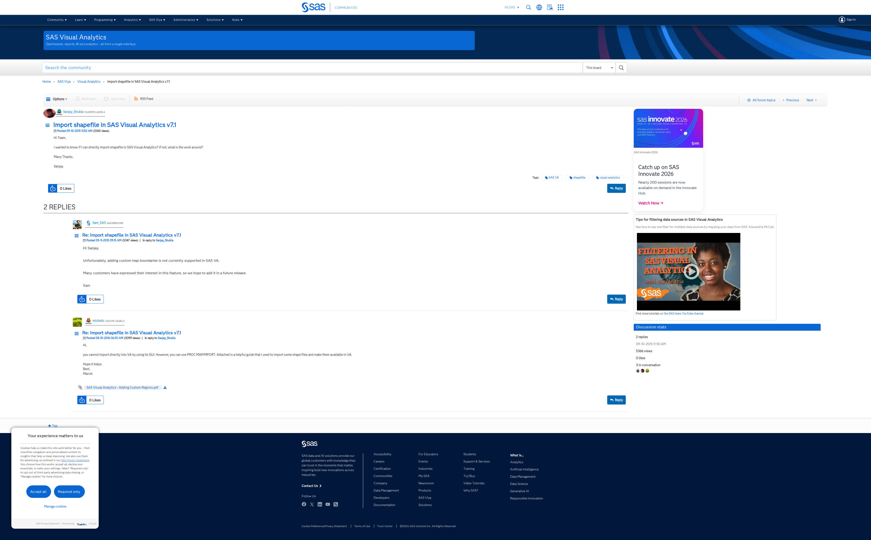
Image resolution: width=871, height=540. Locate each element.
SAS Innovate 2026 (646, 152)
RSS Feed (146, 99)
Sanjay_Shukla (73, 112)
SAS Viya (155, 20)
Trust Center (385, 526)
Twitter (312, 504)
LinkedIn (320, 504)
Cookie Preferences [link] (313, 526)
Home (46, 82)
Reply (619, 188)
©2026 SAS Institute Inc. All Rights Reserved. (428, 526)
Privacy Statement (336, 526)
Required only (69, 491)
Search (528, 7)
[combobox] (334, 67)
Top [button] (54, 426)
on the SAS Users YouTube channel (681, 313)
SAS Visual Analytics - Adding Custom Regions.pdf (122, 387)
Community (55, 20)
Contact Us (550, 7)
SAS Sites (560, 7)
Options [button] (58, 99)
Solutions (214, 20)
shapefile (579, 177)
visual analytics (610, 177)
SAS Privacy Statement (75, 460)
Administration (184, 20)
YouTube (327, 504)
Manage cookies (55, 506)
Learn (79, 20)
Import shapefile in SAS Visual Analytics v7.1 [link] (138, 82)
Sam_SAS (99, 223)
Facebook (304, 504)
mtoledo (98, 321)
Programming (103, 20)
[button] (48, 125)
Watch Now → (650, 203)
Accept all (38, 491)
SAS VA (554, 177)
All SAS (509, 7)
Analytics (131, 20)
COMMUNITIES (346, 8)
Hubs (236, 20)
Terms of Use (362, 526)
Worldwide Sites (539, 7)
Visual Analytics (88, 82)
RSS (335, 504)
